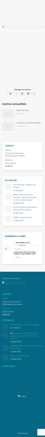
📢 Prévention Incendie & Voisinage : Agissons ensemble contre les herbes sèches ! (24, 197)
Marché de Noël (22, 110)
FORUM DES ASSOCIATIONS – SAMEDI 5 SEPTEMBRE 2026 (25, 253)
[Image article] (8, 114)
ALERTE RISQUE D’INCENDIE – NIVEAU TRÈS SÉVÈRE (25, 208)
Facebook (8, 166)
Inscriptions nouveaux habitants (28, 123)
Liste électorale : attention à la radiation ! (24, 186)
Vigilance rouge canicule (22, 217)
